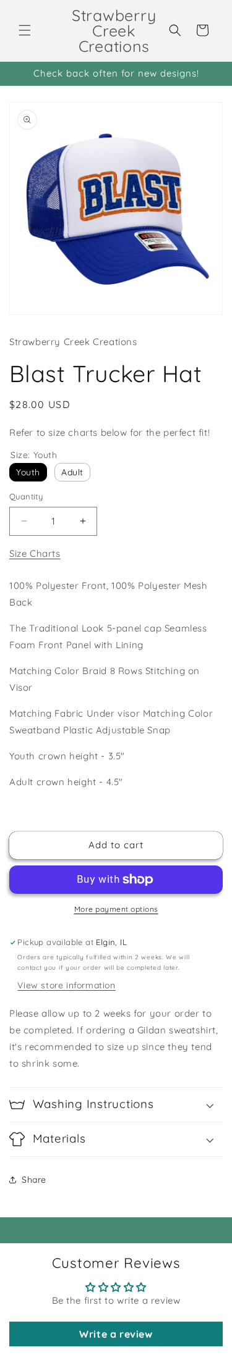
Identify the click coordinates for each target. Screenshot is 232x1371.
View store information (66, 985)
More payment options (116, 909)
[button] (24, 30)
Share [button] (34, 1179)
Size (34, 454)
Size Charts (35, 553)
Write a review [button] (115, 1334)
